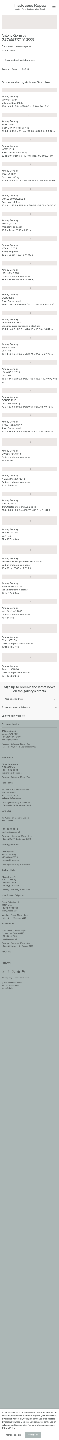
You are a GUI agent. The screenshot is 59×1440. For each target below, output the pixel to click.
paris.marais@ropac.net (12, 773)
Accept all (33, 1434)
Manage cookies (13, 1435)
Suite (14, 69)
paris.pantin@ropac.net (12, 798)
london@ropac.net (10, 740)
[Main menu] (54, 7)
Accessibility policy (22, 978)
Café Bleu (6, 811)
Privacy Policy (8, 1428)
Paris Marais (7, 757)
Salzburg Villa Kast (10, 844)
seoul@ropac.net (9, 939)
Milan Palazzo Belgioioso (13, 895)
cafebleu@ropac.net (11, 832)
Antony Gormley (14, 35)
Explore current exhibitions (16, 707)
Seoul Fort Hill (8, 923)
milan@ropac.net (9, 911)
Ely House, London (10, 724)
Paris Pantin (7, 782)
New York (6, 951)
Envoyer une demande (54, 699)
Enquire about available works (20, 60)
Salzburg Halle (8, 870)
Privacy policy (7, 978)
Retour (5, 69)
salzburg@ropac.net (10, 860)
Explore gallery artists (13, 715)
